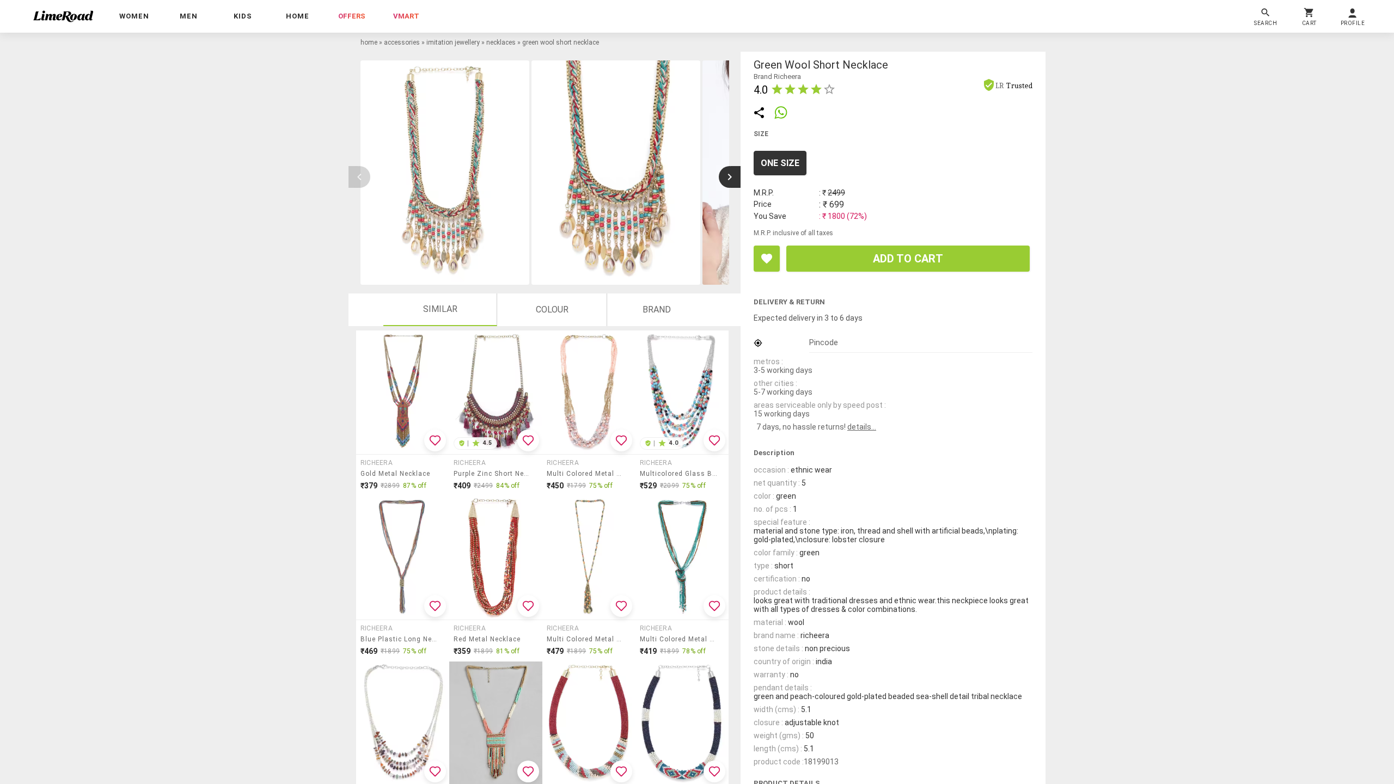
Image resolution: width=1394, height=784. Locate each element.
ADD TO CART (908, 258)
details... (861, 426)
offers (351, 16)
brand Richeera (777, 76)
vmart (406, 16)
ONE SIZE (780, 163)
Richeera (376, 463)
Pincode (823, 342)
